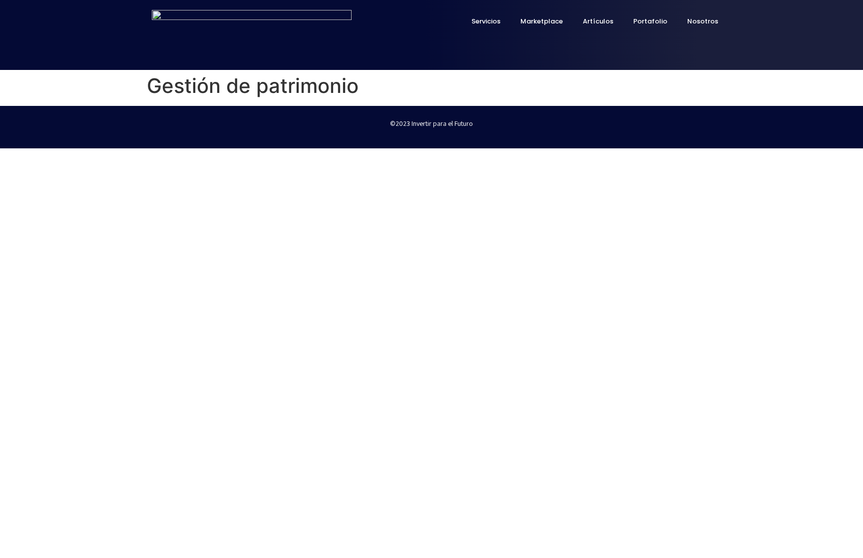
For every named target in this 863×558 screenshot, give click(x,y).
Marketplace (541, 21)
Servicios (485, 21)
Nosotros (702, 21)
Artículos (598, 21)
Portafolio (650, 21)
